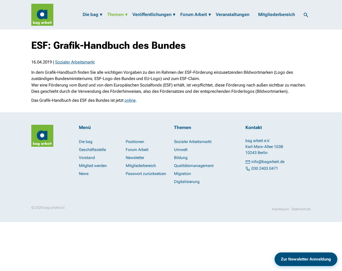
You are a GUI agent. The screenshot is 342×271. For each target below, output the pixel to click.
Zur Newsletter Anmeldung (306, 259)
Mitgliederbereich (276, 14)
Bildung (181, 157)
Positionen (135, 141)
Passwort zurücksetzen (146, 173)
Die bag (90, 14)
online (130, 100)
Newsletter (135, 157)
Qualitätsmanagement (194, 165)
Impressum (280, 209)
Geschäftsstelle (92, 149)
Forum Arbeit (193, 14)
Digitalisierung (187, 181)
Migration (182, 173)
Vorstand (87, 157)
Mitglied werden (93, 165)
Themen (115, 14)
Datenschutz (301, 209)
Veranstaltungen (232, 14)
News (84, 173)
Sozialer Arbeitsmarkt (75, 62)
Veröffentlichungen (152, 14)
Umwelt (181, 149)
